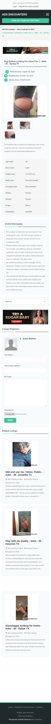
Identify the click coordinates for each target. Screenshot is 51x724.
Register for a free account (28, 6)
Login (15, 6)
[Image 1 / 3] (25, 102)
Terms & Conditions (25, 716)
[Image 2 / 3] (26, 125)
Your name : (9, 355)
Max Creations (36, 719)
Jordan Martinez (29, 339)
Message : (8, 377)
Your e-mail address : (12, 366)
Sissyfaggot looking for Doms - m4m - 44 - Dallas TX (23, 627)
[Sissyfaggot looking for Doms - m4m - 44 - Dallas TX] (25, 608)
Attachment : (9, 410)
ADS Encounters (14, 14)
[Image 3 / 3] (11, 135)
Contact (40, 707)
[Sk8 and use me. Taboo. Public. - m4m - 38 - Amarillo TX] (25, 454)
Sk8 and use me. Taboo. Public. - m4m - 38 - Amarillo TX (24, 473)
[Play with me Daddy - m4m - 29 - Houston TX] (25, 523)
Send (10, 420)
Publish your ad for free (25, 20)
